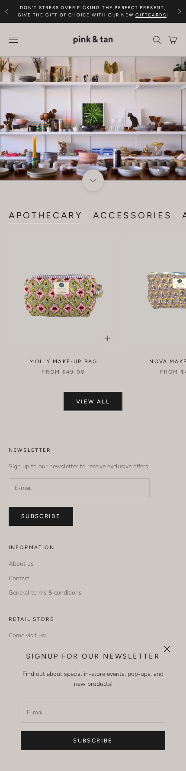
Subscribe (92, 740)
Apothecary (46, 215)
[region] (93, 119)
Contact (19, 578)
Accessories (132, 215)
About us (21, 564)
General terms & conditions (45, 593)
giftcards (150, 15)
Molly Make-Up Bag (63, 361)
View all (93, 401)
